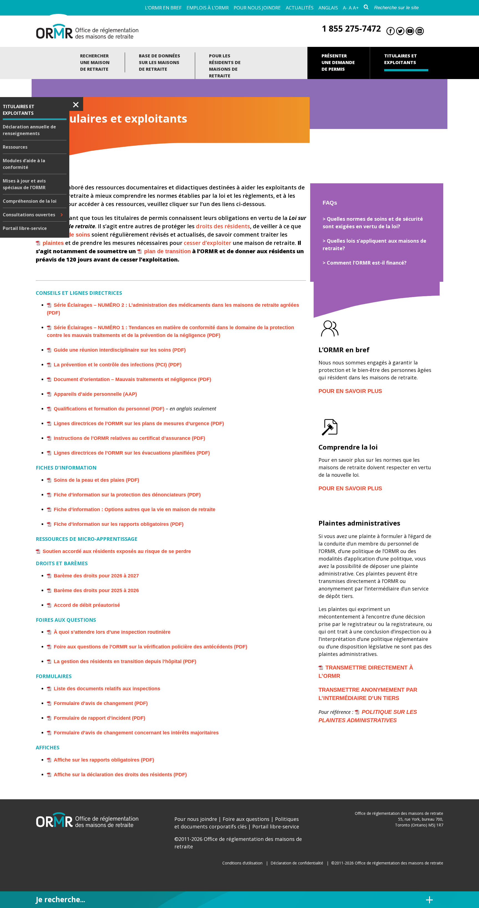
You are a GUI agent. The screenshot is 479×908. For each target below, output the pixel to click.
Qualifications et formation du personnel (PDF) (109, 409)
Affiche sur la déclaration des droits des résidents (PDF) (120, 774)
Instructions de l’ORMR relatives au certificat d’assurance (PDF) (129, 438)
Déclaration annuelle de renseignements (29, 130)
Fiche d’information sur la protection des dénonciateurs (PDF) (127, 495)
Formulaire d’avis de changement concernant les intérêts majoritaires (136, 732)
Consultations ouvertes (29, 215)
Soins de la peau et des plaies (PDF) (96, 480)
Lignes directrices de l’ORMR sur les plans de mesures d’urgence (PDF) (139, 423)
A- (345, 7)
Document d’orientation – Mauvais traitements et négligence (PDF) (132, 379)
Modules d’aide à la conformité (24, 164)
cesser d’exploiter (207, 243)
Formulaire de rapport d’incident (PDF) (99, 718)
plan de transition (167, 251)
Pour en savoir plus (350, 391)
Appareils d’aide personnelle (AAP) (95, 394)
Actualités (300, 7)
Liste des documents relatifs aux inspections (107, 688)
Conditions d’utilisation (242, 863)
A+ (356, 7)
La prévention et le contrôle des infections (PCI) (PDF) (118, 364)
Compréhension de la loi (30, 201)
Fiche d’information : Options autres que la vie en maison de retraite (134, 509)
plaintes (53, 243)
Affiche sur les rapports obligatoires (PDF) (104, 760)
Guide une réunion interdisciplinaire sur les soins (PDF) (120, 350)
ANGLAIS (328, 7)
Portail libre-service (25, 228)
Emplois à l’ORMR (208, 7)
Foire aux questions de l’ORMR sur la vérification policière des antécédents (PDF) (150, 647)
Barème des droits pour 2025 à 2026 (96, 590)
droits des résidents (223, 226)
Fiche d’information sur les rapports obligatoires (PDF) (119, 524)
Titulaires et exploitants (18, 109)
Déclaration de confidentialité (297, 863)
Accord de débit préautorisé (87, 605)
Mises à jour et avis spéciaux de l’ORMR (24, 184)
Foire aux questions (246, 819)
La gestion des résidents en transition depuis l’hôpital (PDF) (125, 661)
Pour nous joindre (257, 7)
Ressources (15, 147)
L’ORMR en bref (163, 7)
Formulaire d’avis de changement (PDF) (101, 703)
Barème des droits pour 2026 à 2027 (96, 576)
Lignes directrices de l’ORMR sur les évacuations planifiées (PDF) (132, 453)
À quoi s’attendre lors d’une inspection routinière (112, 632)
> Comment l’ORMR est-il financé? (365, 262)
